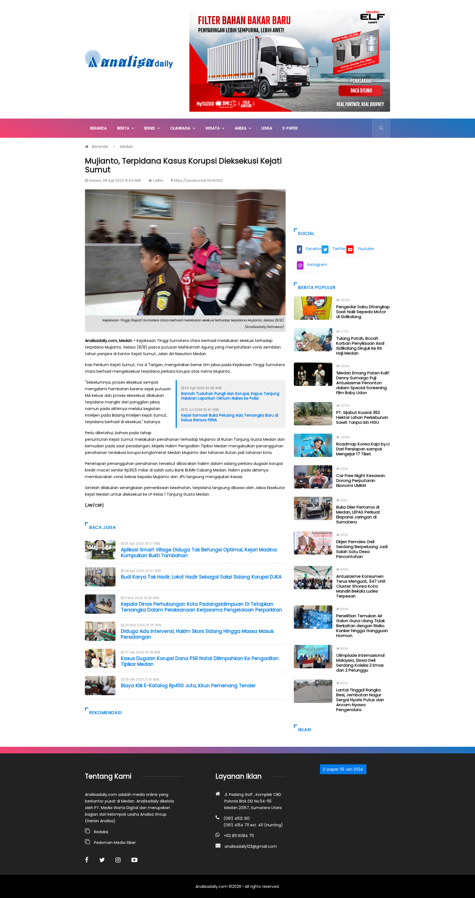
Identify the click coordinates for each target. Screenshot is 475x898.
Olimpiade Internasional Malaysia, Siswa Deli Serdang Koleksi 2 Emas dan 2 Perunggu (360, 662)
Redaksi (101, 832)
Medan (126, 146)
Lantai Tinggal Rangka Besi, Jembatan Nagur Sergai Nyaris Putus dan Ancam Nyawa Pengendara (360, 699)
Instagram (312, 264)
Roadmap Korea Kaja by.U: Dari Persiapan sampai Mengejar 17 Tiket (363, 449)
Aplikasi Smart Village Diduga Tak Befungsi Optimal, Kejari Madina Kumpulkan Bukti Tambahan (199, 552)
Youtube (362, 248)
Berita (124, 128)
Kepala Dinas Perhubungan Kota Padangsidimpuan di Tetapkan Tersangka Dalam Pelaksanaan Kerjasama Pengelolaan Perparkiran (201, 607)
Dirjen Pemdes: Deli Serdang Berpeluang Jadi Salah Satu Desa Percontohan (362, 549)
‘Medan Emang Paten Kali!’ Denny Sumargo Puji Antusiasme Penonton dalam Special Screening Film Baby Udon (363, 382)
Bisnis (150, 128)
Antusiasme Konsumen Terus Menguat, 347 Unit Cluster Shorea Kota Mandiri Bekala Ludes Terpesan (361, 586)
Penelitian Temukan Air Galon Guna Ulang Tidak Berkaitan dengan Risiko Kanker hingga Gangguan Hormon (362, 625)
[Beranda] (129, 59)
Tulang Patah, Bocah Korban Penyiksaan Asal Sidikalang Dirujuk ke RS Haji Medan (360, 345)
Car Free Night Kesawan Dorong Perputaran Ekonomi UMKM (360, 480)
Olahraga (181, 128)
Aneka (241, 128)
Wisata (213, 128)
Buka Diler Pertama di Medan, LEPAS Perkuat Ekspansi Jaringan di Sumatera (358, 514)
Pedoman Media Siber (115, 842)
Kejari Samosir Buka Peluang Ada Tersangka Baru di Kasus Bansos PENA (229, 417)
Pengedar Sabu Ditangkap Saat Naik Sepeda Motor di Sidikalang (363, 311)
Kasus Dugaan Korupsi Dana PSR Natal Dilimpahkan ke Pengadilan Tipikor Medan (200, 661)
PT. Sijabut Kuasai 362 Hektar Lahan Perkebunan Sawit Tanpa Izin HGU (362, 417)
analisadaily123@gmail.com (251, 846)
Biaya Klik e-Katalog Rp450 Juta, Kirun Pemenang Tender (188, 685)
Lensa (266, 128)
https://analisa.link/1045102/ (198, 180)
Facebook (311, 248)
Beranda (98, 128)
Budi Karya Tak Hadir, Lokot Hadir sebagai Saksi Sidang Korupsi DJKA (201, 577)
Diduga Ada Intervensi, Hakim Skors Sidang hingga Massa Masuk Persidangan (197, 634)
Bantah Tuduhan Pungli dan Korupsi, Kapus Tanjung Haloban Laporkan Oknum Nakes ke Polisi (230, 396)
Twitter (337, 248)
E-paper (290, 128)
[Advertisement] (342, 181)
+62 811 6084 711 (239, 835)
